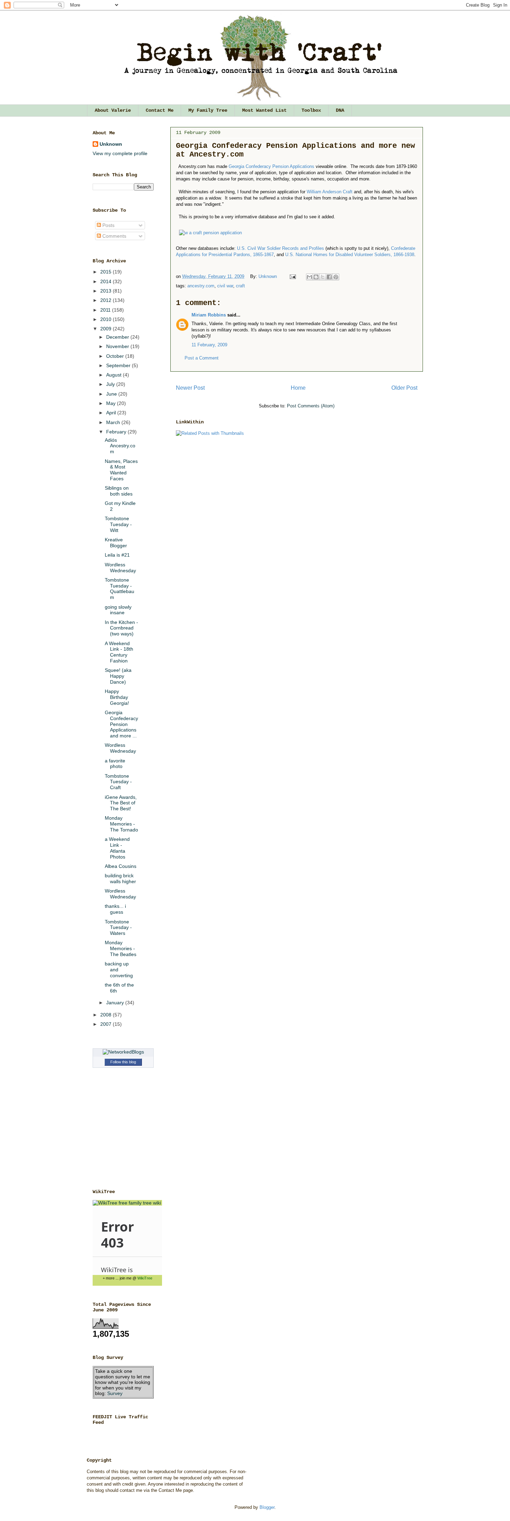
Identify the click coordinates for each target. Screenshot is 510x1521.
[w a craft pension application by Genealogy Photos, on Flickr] (210, 232)
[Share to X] (322, 276)
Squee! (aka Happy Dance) (118, 676)
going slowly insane (118, 610)
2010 (106, 319)
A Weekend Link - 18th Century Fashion (119, 652)
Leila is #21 (117, 555)
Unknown (268, 276)
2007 (106, 1024)
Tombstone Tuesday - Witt (118, 524)
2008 (106, 1014)
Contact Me (159, 110)
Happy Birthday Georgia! (117, 697)
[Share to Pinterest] (335, 276)
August (114, 375)
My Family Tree (207, 110)
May (111, 403)
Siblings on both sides (119, 491)
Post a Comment (202, 358)
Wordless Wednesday (120, 567)
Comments (113, 236)
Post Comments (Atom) (310, 405)
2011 (106, 310)
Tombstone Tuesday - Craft (118, 782)
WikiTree (144, 1278)
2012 (106, 300)
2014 (106, 281)
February (117, 431)
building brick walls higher (120, 878)
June (112, 394)
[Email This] (309, 276)
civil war (225, 285)
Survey (114, 1393)
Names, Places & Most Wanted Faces (121, 469)
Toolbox (311, 110)
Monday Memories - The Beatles (120, 948)
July (111, 384)
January (115, 1002)
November (118, 346)
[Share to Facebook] (329, 276)
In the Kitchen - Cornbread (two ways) (121, 628)
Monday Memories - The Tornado (121, 824)
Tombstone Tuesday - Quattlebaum (119, 588)
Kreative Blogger (116, 542)
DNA (340, 110)
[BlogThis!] (316, 276)
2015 (106, 271)
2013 (106, 291)
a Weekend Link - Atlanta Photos (117, 847)
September (119, 365)
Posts (107, 225)
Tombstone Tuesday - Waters (118, 927)
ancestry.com (200, 285)
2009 (106, 328)
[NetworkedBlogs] (123, 1052)
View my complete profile (120, 153)
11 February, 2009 (209, 344)
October (115, 356)
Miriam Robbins (209, 315)
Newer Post (190, 388)
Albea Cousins (120, 866)
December (118, 337)
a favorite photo (115, 763)
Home (298, 388)
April (111, 412)
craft (240, 285)
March (113, 422)
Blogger (267, 1507)
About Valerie (113, 110)
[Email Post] (292, 276)
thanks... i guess (115, 909)
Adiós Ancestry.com (120, 446)
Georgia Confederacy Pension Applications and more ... (121, 724)
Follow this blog (123, 1062)
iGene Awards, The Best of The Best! (121, 803)
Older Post (404, 388)
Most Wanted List (264, 110)
